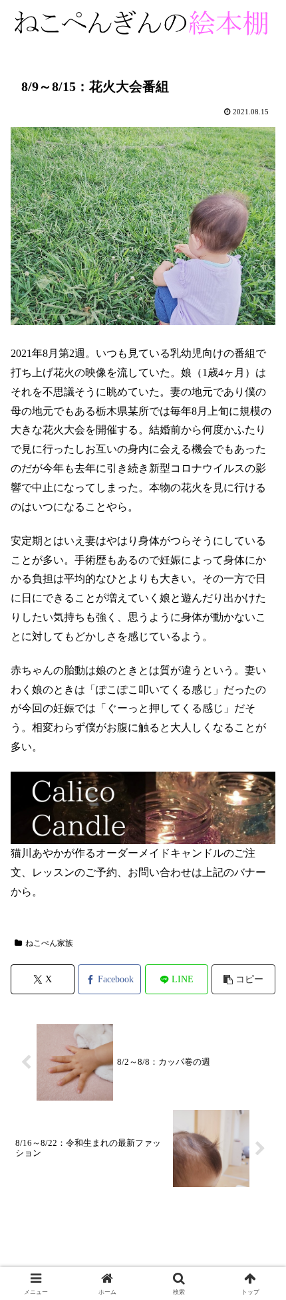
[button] (243, 979)
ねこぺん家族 (49, 943)
